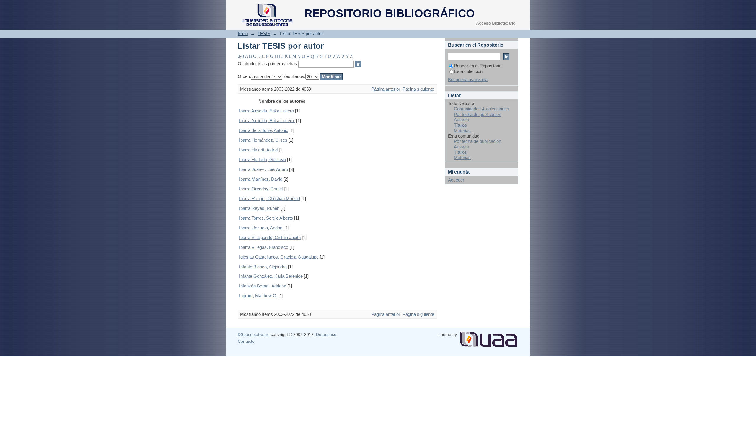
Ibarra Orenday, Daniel (261, 188)
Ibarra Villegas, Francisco (263, 247)
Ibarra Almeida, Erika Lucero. (267, 120)
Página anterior (385, 88)
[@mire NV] (488, 337)
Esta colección (468, 71)
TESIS (264, 33)
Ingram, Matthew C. (258, 295)
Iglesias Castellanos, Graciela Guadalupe (279, 256)
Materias (462, 130)
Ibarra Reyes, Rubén (259, 208)
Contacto (246, 341)
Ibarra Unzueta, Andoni (261, 227)
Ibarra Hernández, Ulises (263, 140)
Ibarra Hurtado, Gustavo (262, 159)
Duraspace (326, 334)
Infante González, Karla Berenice (271, 276)
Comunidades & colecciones (481, 108)
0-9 (241, 56)
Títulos (460, 125)
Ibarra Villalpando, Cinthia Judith (270, 237)
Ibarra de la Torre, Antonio (263, 130)
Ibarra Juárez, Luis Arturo (263, 169)
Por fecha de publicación (477, 114)
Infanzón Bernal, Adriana (262, 285)
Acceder (456, 179)
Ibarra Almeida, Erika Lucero (266, 110)
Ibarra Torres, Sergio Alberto (266, 217)
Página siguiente (418, 88)
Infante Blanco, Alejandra (263, 266)
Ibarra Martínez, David (260, 179)
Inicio (243, 33)
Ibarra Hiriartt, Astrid (258, 149)
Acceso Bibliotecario (495, 23)
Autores (461, 119)
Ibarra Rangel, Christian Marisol (269, 198)
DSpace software (254, 334)
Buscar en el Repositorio (477, 65)
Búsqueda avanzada (468, 79)
